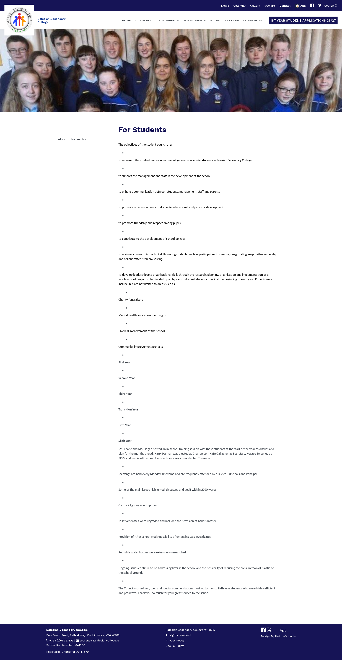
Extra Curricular (224, 20)
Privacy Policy (175, 640)
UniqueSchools (285, 636)
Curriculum (252, 20)
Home (126, 20)
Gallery (255, 5)
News (225, 5)
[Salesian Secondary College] (19, 20)
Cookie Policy (175, 646)
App (303, 5)
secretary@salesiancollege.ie (99, 640)
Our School (144, 20)
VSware (269, 5)
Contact (285, 5)
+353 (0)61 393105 (61, 640)
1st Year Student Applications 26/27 (303, 20)
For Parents (169, 20)
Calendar (239, 5)
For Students (194, 20)
